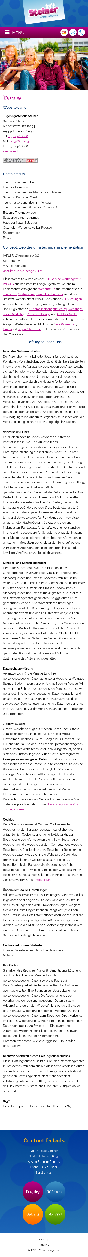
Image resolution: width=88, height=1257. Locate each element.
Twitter (7, 809)
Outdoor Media (67, 314)
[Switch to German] (64, 32)
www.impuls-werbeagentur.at (22, 271)
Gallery (32, 1214)
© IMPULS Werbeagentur (44, 1250)
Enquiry (33, 1191)
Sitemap (44, 1239)
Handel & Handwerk (49, 294)
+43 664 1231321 (21, 141)
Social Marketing (14, 314)
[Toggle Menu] (7, 32)
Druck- (7, 329)
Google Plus (70, 804)
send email (10, 151)
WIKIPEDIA (43, 880)
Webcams (55, 1191)
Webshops (75, 309)
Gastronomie (26, 294)
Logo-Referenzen (29, 329)
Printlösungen (72, 299)
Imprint (44, 1244)
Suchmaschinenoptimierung (48, 309)
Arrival (55, 1214)
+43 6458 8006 (18, 136)
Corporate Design (38, 314)
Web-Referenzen (64, 324)
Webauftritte (46, 289)
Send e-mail (44, 1172)
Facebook (54, 804)
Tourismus (10, 294)
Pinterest (19, 809)
